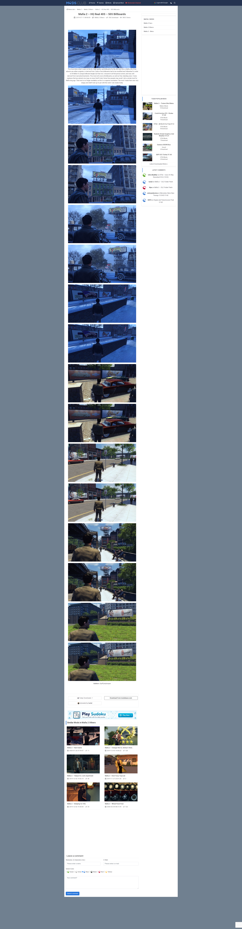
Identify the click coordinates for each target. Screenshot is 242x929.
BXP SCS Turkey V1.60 (164, 154)
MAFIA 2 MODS (149, 19)
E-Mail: (106, 860)
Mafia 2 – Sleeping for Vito (76, 804)
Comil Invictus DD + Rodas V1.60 (164, 114)
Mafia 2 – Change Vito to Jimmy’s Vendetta (120, 748)
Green (71, 872)
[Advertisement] (102, 25)
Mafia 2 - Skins (149, 31)
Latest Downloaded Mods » (159, 164)
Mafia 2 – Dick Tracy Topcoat (115, 776)
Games (101, 3)
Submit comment (72, 893)
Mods (109, 3)
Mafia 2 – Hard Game (74, 748)
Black (95, 872)
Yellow (109, 872)
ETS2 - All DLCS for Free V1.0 (164, 124)
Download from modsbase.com (121, 698)
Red (102, 872)
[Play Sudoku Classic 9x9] (102, 715)
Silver (79, 872)
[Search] (174, 3)
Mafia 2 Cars (148, 23)
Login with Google (162, 2)
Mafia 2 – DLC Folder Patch (164, 182)
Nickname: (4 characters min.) (75, 860)
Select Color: (70, 869)
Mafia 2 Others (99, 17)
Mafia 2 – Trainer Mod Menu (164, 103)
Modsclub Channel (134, 3)
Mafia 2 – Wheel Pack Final (114, 804)
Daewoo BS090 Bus (164, 144)
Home (92, 3)
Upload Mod (119, 3)
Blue (87, 872)
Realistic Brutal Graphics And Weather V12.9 (164, 135)
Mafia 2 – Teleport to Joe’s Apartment (80, 776)
